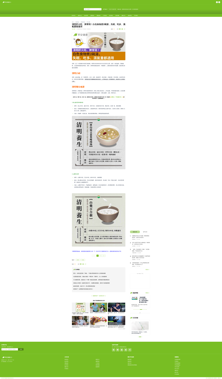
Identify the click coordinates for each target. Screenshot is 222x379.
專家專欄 (117, 15)
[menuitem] (74, 15)
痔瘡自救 (119, 9)
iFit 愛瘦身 (177, 374)
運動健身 (98, 15)
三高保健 (105, 15)
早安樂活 (136, 15)
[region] (98, 97)
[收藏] (114, 29)
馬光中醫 (73, 29)
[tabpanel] (140, 252)
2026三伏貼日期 (112, 9)
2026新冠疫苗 (135, 9)
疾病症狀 (73, 15)
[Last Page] (104, 256)
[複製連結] (124, 29)
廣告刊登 (129, 363)
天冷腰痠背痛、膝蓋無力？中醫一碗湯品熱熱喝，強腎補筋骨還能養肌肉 (91, 279)
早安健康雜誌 (177, 365)
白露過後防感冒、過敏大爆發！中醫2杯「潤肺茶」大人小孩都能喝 (90, 276)
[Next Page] (102, 256)
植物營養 (130, 15)
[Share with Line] (120, 29)
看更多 (147, 269)
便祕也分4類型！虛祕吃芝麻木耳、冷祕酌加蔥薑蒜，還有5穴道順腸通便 (91, 283)
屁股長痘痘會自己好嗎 (126, 9)
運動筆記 (176, 370)
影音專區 (111, 15)
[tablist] (140, 232)
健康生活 (80, 15)
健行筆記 (176, 372)
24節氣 (82, 259)
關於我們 (129, 359)
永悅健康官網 (177, 359)
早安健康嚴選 (177, 363)
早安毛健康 (177, 366)
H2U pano (177, 368)
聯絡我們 (129, 361)
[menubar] (105, 15)
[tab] (135, 232)
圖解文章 (123, 15)
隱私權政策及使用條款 (132, 365)
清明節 (78, 259)
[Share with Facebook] (122, 29)
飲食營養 (86, 15)
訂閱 (21, 349)
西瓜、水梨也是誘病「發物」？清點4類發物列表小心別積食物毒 (89, 273)
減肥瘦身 (92, 15)
